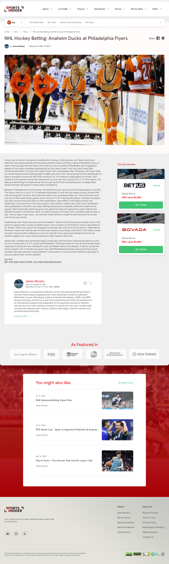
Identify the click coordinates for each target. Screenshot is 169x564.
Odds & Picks (124, 532)
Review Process (150, 512)
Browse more (125, 382)
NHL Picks (90, 22)
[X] (90, 284)
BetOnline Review (126, 527)
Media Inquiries (150, 532)
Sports (46, 9)
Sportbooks (99, 9)
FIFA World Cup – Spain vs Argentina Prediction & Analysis (66, 429)
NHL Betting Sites (36, 22)
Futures (81, 9)
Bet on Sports (124, 517)
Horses (118, 9)
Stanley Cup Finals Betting (70, 22)
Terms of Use (149, 517)
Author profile (20, 316)
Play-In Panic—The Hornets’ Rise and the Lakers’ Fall (64, 460)
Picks (25, 32)
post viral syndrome (77, 227)
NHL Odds (52, 22)
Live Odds (63, 9)
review (156, 185)
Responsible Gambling (154, 527)
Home (6, 32)
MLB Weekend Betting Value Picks (54, 400)
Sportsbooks (124, 512)
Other (155, 9)
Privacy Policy (149, 522)
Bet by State (137, 9)
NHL (16, 32)
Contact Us (148, 537)
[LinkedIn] (85, 284)
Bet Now (141, 205)
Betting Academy (126, 522)
